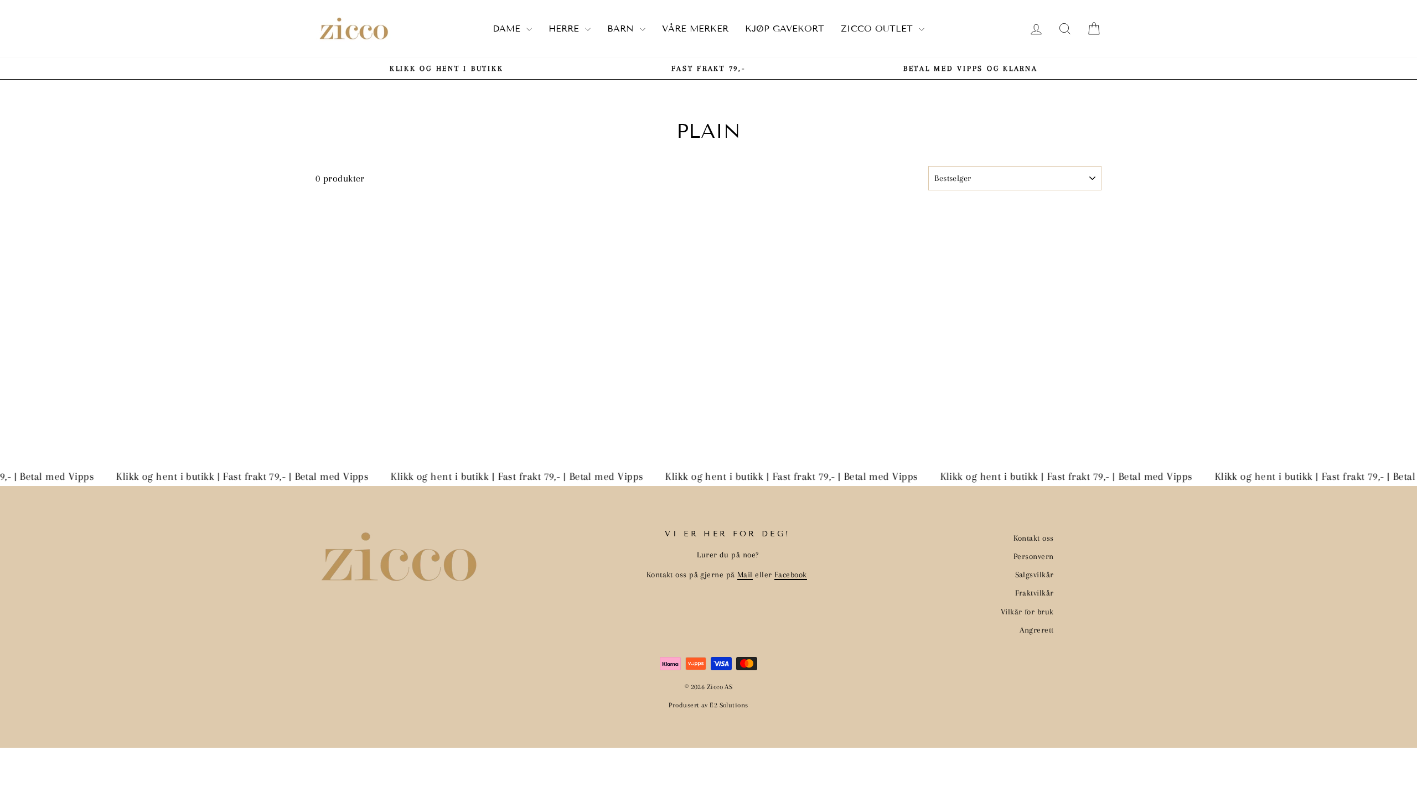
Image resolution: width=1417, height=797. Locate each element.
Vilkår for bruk (1027, 611)
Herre (565, 28)
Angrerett (1036, 629)
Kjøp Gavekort (784, 28)
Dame (508, 28)
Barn (622, 28)
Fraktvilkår (1034, 592)
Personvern (1033, 556)
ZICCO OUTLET (878, 28)
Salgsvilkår (1034, 574)
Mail (745, 574)
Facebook (790, 574)
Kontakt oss (1033, 538)
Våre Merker (695, 28)
